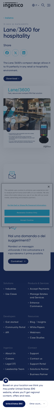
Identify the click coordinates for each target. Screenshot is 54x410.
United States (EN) (14, 404)
